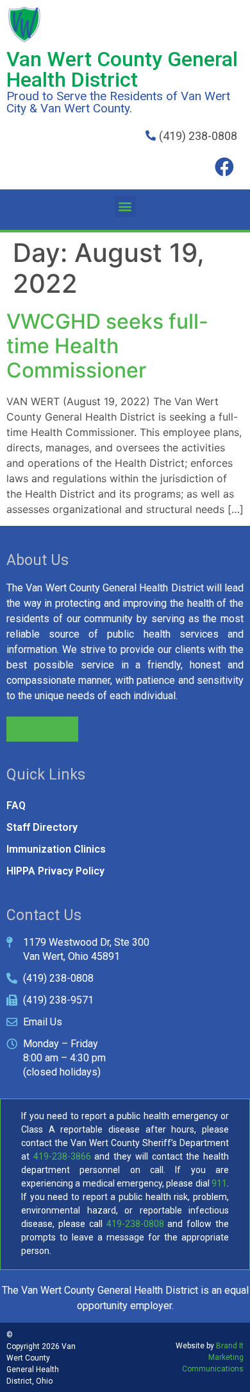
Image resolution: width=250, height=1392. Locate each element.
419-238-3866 (62, 1156)
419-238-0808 (135, 1224)
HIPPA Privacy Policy (55, 871)
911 (219, 1183)
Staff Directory (42, 827)
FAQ (16, 805)
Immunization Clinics (56, 849)
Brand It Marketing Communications (213, 1357)
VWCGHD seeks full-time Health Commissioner (107, 346)
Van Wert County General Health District (122, 69)
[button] (125, 206)
